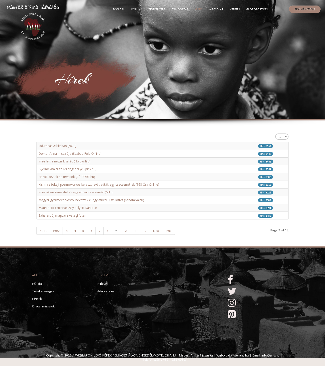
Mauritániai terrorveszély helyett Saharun (67, 208)
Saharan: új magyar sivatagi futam (62, 215)
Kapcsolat (215, 9)
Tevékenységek (43, 291)
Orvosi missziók (43, 306)
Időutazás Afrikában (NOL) (57, 146)
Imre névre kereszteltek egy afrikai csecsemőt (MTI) (75, 192)
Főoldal (119, 9)
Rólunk (136, 9)
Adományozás (304, 9)
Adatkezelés (106, 291)
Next (156, 231)
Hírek (198, 9)
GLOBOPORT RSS (257, 9)
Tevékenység (157, 9)
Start (43, 231)
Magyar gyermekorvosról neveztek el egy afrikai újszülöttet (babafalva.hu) (91, 200)
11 (135, 231)
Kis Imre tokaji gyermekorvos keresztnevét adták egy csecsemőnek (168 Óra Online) (98, 184)
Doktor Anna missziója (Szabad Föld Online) (69, 153)
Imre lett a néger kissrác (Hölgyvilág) (64, 161)
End (169, 231)
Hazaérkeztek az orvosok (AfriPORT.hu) (66, 177)
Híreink (37, 299)
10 (125, 231)
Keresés (235, 9)
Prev (56, 231)
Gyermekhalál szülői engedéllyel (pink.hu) (67, 169)
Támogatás (180, 9)
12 (145, 231)
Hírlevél (102, 284)
